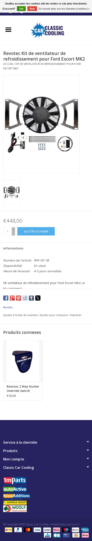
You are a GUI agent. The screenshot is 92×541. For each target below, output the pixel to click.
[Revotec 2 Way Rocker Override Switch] (23, 361)
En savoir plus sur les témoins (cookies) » (64, 8)
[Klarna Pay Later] (84, 535)
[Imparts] (46, 482)
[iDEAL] (8, 530)
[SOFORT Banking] (56, 530)
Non (32, 8)
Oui (21, 8)
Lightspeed (72, 524)
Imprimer (76, 315)
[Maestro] (65, 530)
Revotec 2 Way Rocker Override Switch (23, 388)
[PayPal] (17, 530)
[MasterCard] (27, 530)
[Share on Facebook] (5, 298)
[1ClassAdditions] (46, 497)
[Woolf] (46, 508)
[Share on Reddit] (25, 298)
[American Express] (84, 530)
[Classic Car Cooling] (54, 30)
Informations (13, 248)
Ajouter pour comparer (54, 315)
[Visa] (37, 530)
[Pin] (66, 535)
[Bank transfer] (46, 530)
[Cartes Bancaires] (56, 535)
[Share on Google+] (12, 298)
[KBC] (47, 535)
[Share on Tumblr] (31, 298)
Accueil (8, 64)
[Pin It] (18, 298)
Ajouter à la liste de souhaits (20, 315)
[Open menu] (8, 29)
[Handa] (46, 502)
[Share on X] (37, 298)
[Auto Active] (46, 490)
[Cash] (75, 535)
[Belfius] (75, 530)
